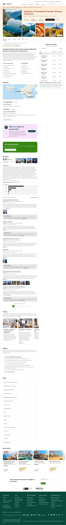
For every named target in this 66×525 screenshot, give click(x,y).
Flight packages (30, 497)
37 (26, 306)
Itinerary (9, 39)
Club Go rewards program (44, 502)
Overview (5, 39)
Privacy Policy (32, 521)
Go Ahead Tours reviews (43, 504)
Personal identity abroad (31, 505)
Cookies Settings (42, 521)
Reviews (14, 39)
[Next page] (29, 306)
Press (4, 499)
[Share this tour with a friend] (59, 20)
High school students (55, 499)
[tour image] (54, 30)
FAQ (27, 39)
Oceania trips (17, 505)
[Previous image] (14, 459)
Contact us (5, 497)
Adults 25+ (53, 502)
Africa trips (17, 502)
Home (4, 7)
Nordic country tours (19, 7)
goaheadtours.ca (18, 512)
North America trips (18, 499)
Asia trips (16, 504)
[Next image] (16, 459)
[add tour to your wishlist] (56, 20)
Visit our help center (44, 1)
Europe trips (17, 497)
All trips (16, 507)
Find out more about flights (9, 371)
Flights (23, 39)
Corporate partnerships (7, 500)
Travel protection (30, 499)
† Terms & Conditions (26, 521)
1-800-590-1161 (6, 502)
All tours (7, 7)
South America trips (18, 500)
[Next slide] (37, 331)
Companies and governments (56, 505)
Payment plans (30, 500)
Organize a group (51, 1)
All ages (52, 507)
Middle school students (55, 497)
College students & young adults (57, 500)
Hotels (19, 39)
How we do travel (42, 499)
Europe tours (12, 7)
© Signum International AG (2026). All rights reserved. (54, 521)
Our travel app (29, 504)
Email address (44, 479)
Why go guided (42, 500)
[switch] (16, 452)
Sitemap (37, 521)
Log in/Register (57, 1)
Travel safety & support (31, 502)
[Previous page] (11, 306)
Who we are (41, 497)
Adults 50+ (53, 504)
